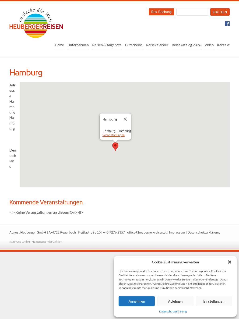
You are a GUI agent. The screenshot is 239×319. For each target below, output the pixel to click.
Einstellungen (213, 301)
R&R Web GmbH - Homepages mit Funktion (35, 241)
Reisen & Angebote (107, 45)
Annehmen (137, 301)
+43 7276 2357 (114, 232)
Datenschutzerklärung (173, 311)
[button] (229, 262)
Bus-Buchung (161, 12)
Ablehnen (175, 301)
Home (59, 45)
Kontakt (223, 45)
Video (209, 45)
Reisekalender (157, 45)
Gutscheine (134, 45)
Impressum (177, 232)
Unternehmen (78, 45)
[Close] (125, 119)
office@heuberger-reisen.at (147, 232)
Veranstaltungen (113, 135)
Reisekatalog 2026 (186, 45)
